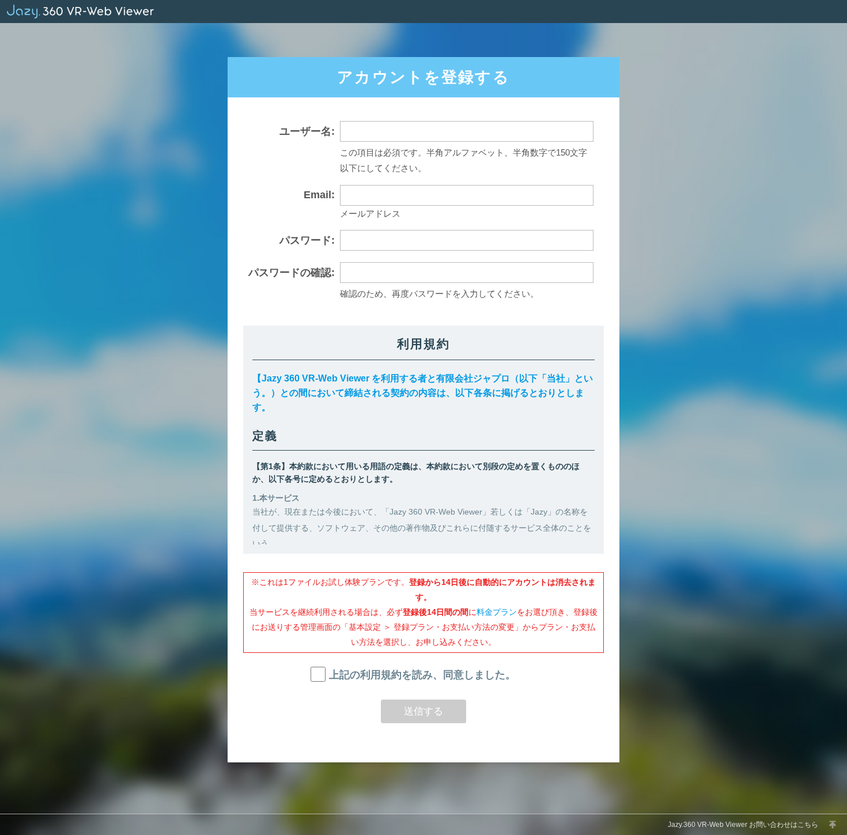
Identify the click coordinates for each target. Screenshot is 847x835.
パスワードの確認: (291, 272)
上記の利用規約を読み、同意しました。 (422, 675)
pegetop (832, 824)
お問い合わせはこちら (783, 825)
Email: (319, 195)
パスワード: (307, 240)
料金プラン (497, 612)
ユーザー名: (307, 131)
